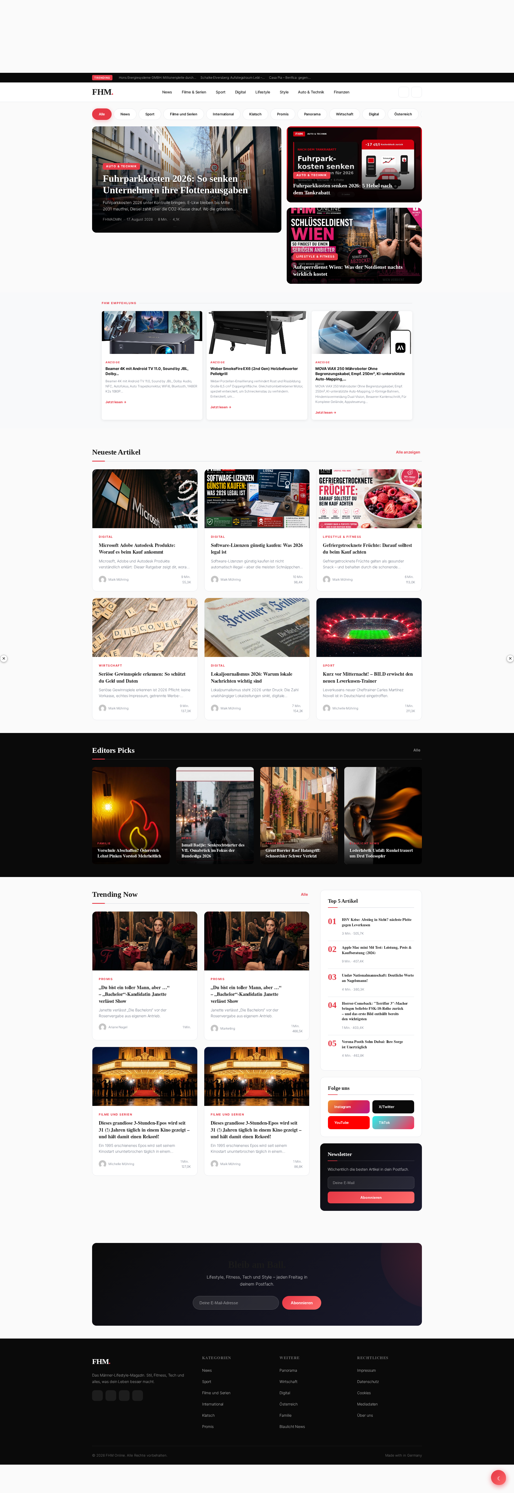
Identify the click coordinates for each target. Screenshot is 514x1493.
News (167, 92)
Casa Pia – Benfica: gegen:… (290, 77)
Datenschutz (368, 1381)
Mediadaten (367, 1404)
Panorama (312, 114)
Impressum (366, 1370)
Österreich (403, 114)
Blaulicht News (292, 1426)
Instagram (342, 1107)
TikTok (384, 1122)
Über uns (365, 1415)
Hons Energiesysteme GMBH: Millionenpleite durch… (157, 77)
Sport (220, 92)
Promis (282, 114)
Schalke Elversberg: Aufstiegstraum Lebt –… (233, 77)
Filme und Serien (183, 114)
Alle (102, 114)
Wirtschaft (344, 114)
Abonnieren (371, 1197)
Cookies (364, 1392)
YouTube (341, 1122)
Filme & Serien (194, 92)
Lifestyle (262, 92)
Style (284, 92)
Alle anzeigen (408, 452)
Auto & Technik (311, 92)
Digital (240, 92)
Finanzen (341, 92)
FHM (102, 92)
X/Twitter (386, 1107)
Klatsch (255, 114)
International (223, 114)
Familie (285, 1415)
